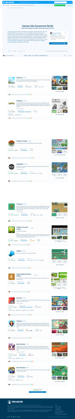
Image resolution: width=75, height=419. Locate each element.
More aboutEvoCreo (59, 311)
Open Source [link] (36, 55)
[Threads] (15, 416)
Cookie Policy (58, 409)
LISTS (38, 2)
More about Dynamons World (57, 43)
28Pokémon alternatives (19, 108)
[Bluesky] (13, 416)
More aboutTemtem (59, 334)
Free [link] (32, 55)
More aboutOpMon (59, 264)
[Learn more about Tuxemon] (11, 207)
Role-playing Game (53, 34)
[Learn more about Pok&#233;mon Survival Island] (11, 230)
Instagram (15, 411)
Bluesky (9, 411)
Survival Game (20, 86)
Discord (36, 410)
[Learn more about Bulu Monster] (11, 347)
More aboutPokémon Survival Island (59, 241)
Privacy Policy (58, 408)
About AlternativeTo (59, 411)
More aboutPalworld (59, 91)
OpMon (27, 42)
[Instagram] (17, 416)
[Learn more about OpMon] (11, 253)
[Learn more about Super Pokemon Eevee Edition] (11, 277)
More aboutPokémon (59, 114)
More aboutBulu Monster (59, 357)
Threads (11, 411)
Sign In (69, 2)
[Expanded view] (65, 55)
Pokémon (43, 40)
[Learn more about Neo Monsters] (11, 370)
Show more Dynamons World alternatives (37, 392)
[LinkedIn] (19, 416)
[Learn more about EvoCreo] (11, 300)
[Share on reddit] (13, 51)
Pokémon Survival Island (17, 42)
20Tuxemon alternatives (19, 211)
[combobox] (60, 2)
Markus (18, 406)
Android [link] (29, 55)
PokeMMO (20, 40)
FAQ (56, 405)
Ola (14, 406)
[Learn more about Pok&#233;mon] (11, 103)
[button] (25, 77)
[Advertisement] (38, 16)
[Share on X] (11, 51)
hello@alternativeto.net (28, 410)
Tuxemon (10, 42)
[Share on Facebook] (8, 51)
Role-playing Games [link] (43, 55)
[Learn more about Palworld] (11, 80)
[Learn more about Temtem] (11, 324)
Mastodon (50, 410)
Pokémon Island (12, 40)
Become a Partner (59, 412)
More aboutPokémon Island (59, 154)
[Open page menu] (71, 2)
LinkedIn (19, 411)
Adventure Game (28, 111)
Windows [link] (25, 55)
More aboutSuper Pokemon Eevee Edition (59, 288)
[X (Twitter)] (9, 416)
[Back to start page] (10, 2)
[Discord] (8, 416)
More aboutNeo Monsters (59, 381)
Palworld (16, 39)
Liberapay (42, 411)
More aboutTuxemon (59, 217)
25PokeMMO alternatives (20, 169)
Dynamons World (11, 31)
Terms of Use (58, 406)
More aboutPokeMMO (59, 177)
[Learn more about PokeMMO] (11, 167)
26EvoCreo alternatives (19, 303)
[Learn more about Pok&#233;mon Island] (11, 144)
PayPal (46, 411)
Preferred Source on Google (61, 414)
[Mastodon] (11, 416)
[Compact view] (66, 55)
